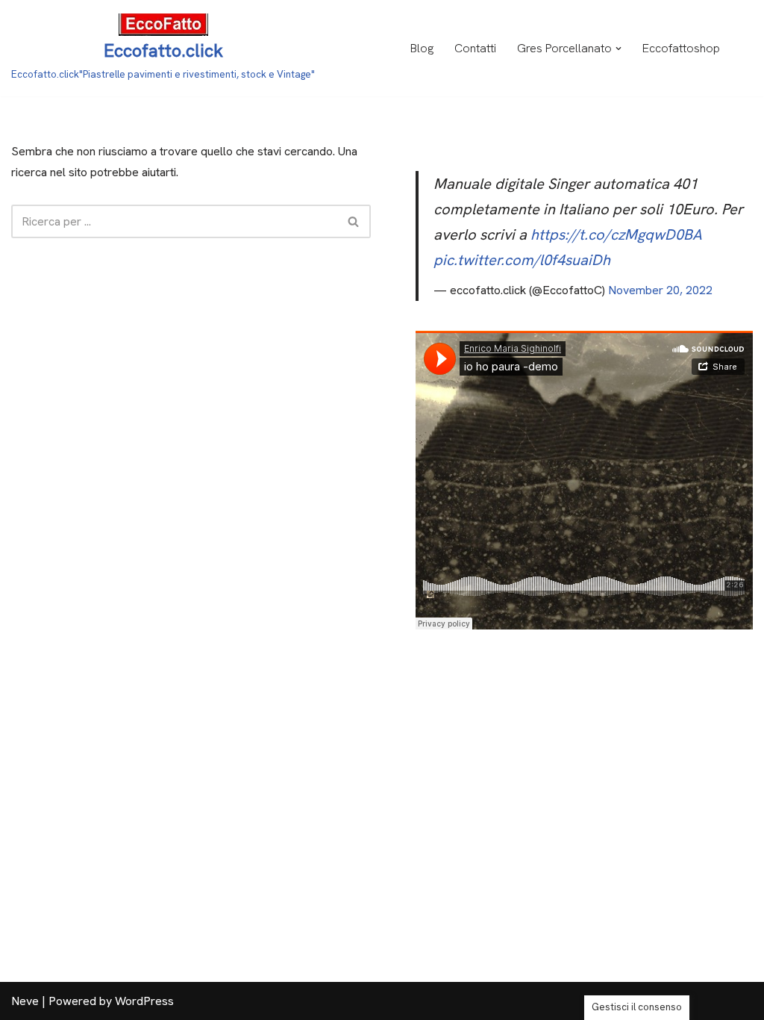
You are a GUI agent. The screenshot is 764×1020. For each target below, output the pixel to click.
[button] (618, 49)
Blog (421, 48)
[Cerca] (354, 221)
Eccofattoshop (681, 48)
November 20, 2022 (660, 290)
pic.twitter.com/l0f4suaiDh (521, 260)
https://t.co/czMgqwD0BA (616, 234)
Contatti (475, 48)
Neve (25, 1001)
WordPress (144, 1001)
